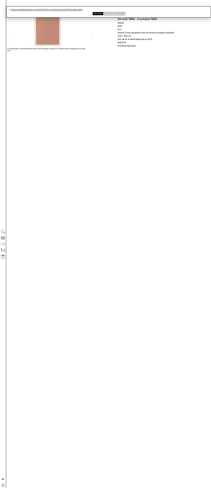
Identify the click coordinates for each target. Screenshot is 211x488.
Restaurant (3, 250)
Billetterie (3, 244)
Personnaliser (120, 13)
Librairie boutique (3, 256)
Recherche (3, 232)
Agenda (3, 238)
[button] (10, 33)
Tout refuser (109, 13)
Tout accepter (98, 13)
